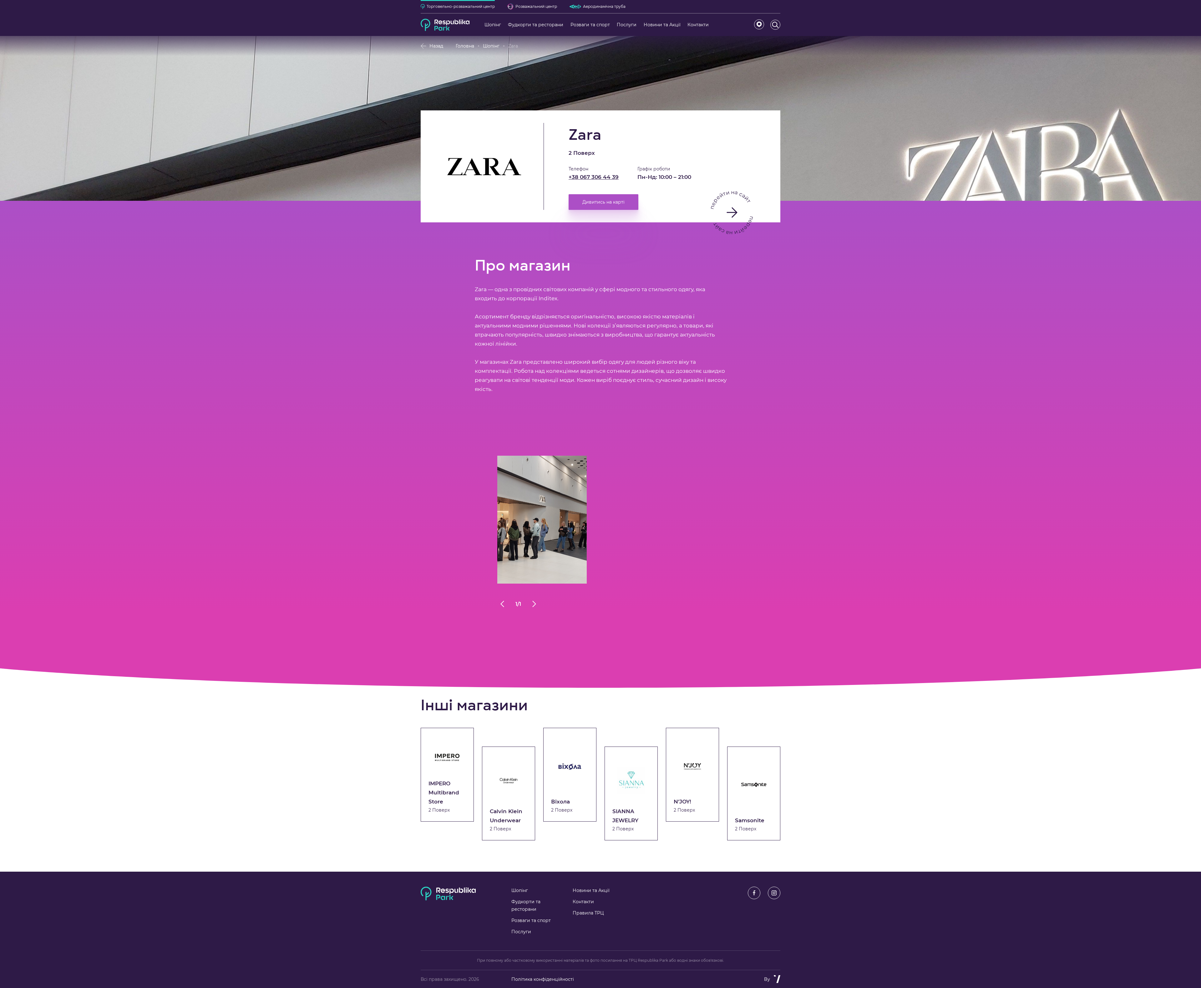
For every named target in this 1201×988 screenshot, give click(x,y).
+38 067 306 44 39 (594, 177)
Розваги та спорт (531, 920)
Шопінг (491, 46)
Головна (465, 46)
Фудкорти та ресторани (525, 905)
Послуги (521, 932)
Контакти (583, 901)
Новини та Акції (591, 890)
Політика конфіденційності (542, 979)
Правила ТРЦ (588, 913)
